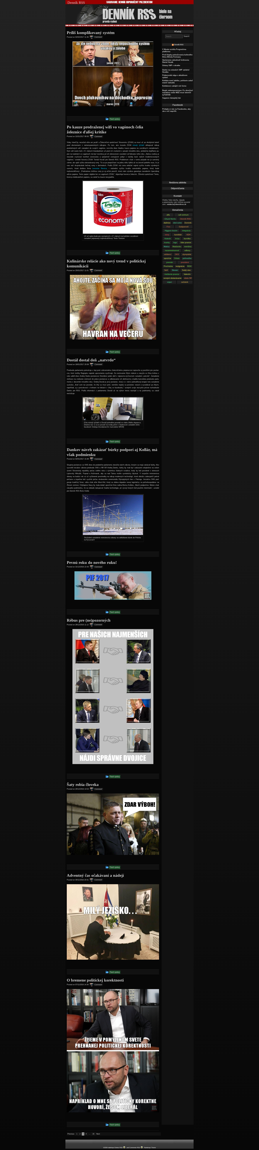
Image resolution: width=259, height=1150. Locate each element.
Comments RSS (134, 1147)
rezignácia (180, 266)
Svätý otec (186, 270)
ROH (189, 266)
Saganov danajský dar (171, 98)
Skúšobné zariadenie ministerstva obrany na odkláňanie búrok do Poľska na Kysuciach (112, 539)
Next (98, 1134)
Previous (70, 1134)
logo (175, 242)
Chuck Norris (170, 219)
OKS (177, 254)
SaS (166, 270)
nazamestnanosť (172, 250)
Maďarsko (177, 246)
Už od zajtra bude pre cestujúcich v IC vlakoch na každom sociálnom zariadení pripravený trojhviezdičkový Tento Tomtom (111, 237)
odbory (187, 250)
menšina (187, 246)
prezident (185, 262)
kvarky (167, 242)
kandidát (178, 235)
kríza (177, 238)
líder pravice (186, 242)
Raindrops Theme (150, 1147)
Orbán (177, 258)
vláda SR (188, 278)
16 (93, 1134)
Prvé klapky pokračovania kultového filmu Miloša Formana (177, 56)
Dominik (188, 223)
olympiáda (186, 254)
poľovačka (187, 258)
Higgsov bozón (171, 230)
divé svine (177, 223)
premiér (169, 262)
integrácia (186, 230)
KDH (188, 235)
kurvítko (187, 238)
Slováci (175, 270)
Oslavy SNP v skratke (171, 65)
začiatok (184, 282)
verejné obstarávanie (172, 278)
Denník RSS (178, 45)
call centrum (183, 215)
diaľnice (167, 223)
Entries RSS (118, 1147)
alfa (168, 215)
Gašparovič (184, 227)
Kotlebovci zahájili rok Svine (174, 86)
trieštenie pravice (172, 274)
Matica (166, 246)
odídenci (167, 254)
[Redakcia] (91, 37)
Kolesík (168, 238)
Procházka (168, 266)
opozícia (167, 258)
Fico (168, 227)
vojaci (169, 282)
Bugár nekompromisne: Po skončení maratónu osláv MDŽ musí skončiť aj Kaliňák (177, 92)
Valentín (187, 274)
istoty (167, 235)
